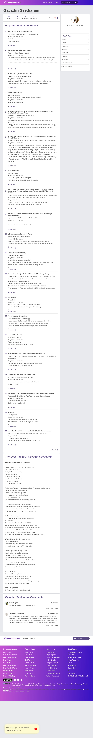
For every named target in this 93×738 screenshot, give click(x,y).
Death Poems (29, 657)
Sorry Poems (29, 670)
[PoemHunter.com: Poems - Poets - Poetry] (12, 2)
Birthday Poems (30, 663)
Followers (64, 53)
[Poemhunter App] (7, 679)
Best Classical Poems (10, 657)
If (68, 670)
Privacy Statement (43, 684)
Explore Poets (7, 673)
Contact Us (53, 684)
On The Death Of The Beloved (78, 676)
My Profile (64, 59)
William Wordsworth (52, 676)
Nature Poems (29, 668)
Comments (64, 46)
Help (58, 684)
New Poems (7, 660)
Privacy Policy (38, 685)
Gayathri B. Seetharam (16, 613)
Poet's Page (67, 36)
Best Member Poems (10, 655)
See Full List (53, 450)
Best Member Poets (9, 665)
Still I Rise (71, 655)
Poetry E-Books (30, 676)
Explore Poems (8, 670)
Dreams (70, 663)
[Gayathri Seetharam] (75, 19)
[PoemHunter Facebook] (15, 680)
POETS (32, 638)
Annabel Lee (72, 665)
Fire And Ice (72, 673)
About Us (14, 684)
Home (45, 2)
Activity (63, 39)
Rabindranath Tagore (53, 673)
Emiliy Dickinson (51, 665)
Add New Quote (66, 66)
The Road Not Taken (74, 657)
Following (64, 49)
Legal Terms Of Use (49, 685)
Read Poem (11, 45)
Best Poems (7, 652)
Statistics (64, 56)
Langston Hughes (52, 663)
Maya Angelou (51, 655)
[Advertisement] (27, 719)
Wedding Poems (30, 665)
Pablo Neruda (50, 660)
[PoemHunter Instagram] (22, 680)
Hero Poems (29, 673)
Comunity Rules (28, 685)
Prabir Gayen (13, 603)
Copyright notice (23, 684)
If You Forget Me (73, 660)
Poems (63, 42)
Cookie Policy (33, 684)
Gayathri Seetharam (75, 25)
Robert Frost (50, 652)
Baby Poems (29, 655)
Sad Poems (29, 660)
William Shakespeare (53, 657)
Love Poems (29, 652)
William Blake (50, 670)
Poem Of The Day (9, 676)
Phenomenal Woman (75, 652)
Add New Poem (66, 63)
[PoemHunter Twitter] (18, 680)
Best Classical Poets (10, 668)
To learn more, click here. (14, 730)
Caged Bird (71, 668)
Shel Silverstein (51, 668)
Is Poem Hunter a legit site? (77, 684)
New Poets (6, 663)
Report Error (64, 684)
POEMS (25, 638)
